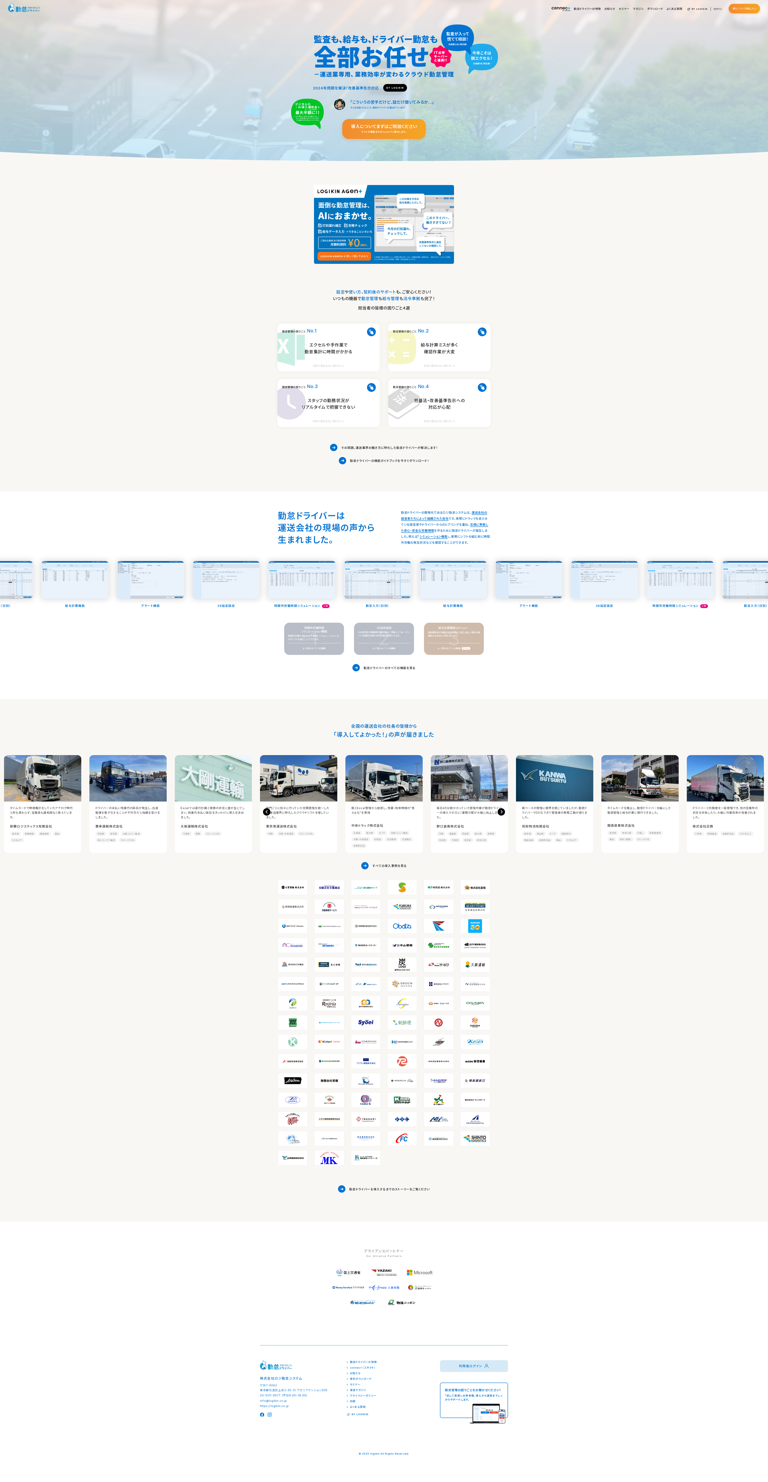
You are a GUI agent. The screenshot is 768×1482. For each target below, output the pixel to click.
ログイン (718, 9)
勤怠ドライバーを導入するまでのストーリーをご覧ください (389, 1189)
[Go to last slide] (266, 812)
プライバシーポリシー (363, 1395)
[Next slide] (501, 812)
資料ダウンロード (361, 1378)
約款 (353, 1401)
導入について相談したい (744, 8)
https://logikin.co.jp (274, 1406)
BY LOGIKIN (700, 9)
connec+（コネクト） (363, 1367)
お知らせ (609, 8)
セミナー (624, 8)
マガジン (638, 8)
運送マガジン (358, 1390)
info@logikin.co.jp (273, 1400)
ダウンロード (655, 8)
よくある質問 (674, 8)
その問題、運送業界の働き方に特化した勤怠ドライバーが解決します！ (389, 448)
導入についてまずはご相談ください (384, 128)
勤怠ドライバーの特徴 (587, 8)
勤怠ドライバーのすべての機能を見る (389, 668)
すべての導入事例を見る (389, 866)
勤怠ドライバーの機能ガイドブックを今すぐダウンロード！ (389, 461)
